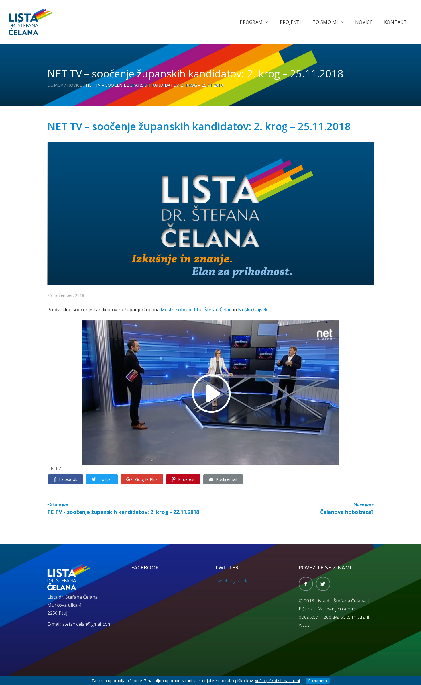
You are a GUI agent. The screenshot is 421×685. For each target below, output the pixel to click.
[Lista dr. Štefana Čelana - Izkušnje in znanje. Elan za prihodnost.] (30, 21)
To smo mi (325, 22)
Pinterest (186, 479)
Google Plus (146, 479)
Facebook (68, 479)
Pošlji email (226, 479)
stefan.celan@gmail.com (86, 624)
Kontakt (395, 22)
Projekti (290, 22)
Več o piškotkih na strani (277, 680)
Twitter (105, 479)
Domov (55, 85)
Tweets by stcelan (233, 581)
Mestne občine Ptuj (181, 309)
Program (251, 22)
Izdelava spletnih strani (345, 617)
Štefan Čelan (218, 309)
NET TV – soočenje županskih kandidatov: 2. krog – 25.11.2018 (199, 126)
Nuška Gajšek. (253, 309)
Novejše (362, 504)
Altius (304, 625)
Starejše (59, 504)
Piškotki (306, 609)
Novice (364, 22)
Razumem (317, 680)
